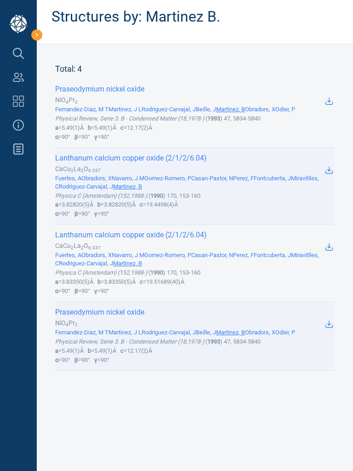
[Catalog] (18, 101)
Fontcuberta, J (272, 178)
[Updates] (18, 149)
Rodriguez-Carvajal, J (169, 109)
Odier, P (285, 109)
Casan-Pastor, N (212, 178)
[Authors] (18, 77)
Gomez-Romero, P (167, 178)
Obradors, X (260, 109)
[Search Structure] (18, 53)
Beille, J (206, 109)
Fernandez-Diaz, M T (81, 109)
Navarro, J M (128, 178)
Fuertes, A (68, 178)
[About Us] (18, 125)
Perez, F (243, 178)
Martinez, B (230, 109)
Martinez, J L (125, 109)
